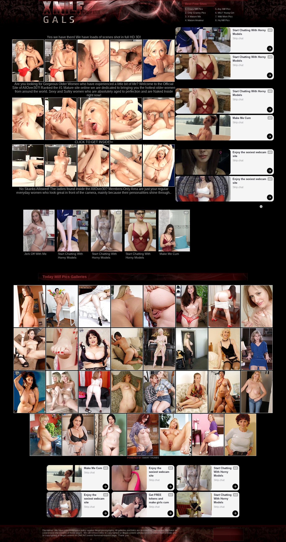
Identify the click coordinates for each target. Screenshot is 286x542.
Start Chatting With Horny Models (250, 32)
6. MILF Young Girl (224, 12)
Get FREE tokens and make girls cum (159, 498)
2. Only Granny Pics (195, 12)
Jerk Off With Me (35, 253)
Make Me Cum (242, 118)
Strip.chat (238, 38)
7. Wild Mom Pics (224, 16)
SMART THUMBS (150, 458)
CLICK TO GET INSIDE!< (94, 142)
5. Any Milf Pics (223, 9)
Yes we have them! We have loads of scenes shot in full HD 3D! (94, 37)
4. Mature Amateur (194, 20)
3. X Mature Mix (193, 16)
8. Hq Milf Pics (222, 20)
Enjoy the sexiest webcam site (250, 154)
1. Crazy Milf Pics (194, 9)
